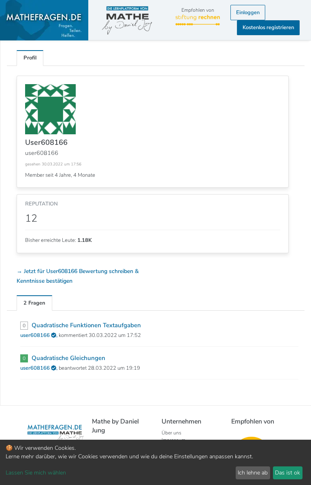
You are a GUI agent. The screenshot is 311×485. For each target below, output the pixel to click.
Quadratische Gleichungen (68, 358)
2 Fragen (34, 303)
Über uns (171, 433)
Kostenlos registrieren (268, 27)
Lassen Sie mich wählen (36, 473)
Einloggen (248, 12)
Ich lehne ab (253, 473)
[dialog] (155, 462)
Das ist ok (287, 473)
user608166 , (39, 335)
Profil (29, 57)
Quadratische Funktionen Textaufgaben (86, 325)
